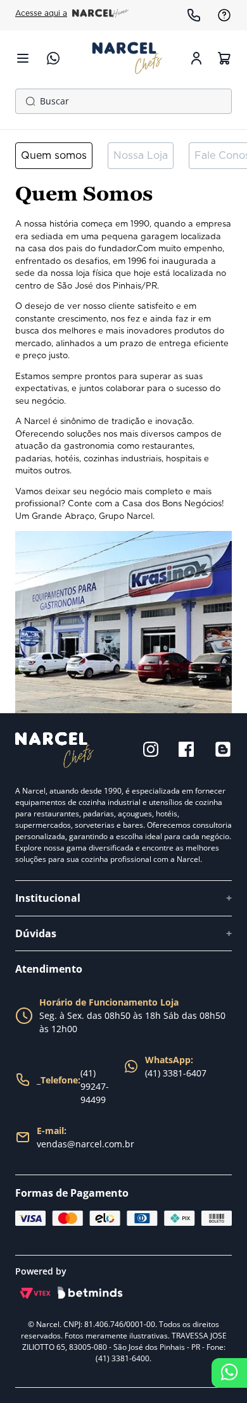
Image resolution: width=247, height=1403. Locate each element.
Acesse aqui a (41, 13)
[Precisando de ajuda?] (229, 1373)
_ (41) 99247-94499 (73, 1086)
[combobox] (123, 101)
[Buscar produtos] (28, 101)
